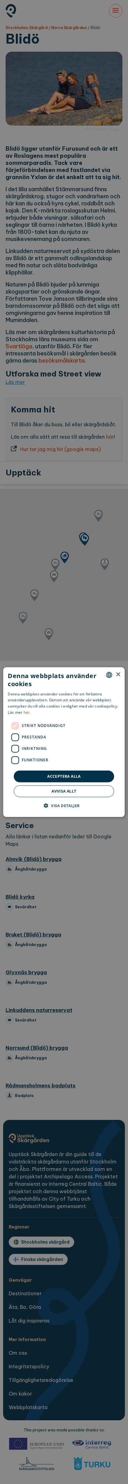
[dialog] (64, 742)
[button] (64, 805)
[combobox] (109, 675)
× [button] (118, 674)
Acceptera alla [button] (64, 776)
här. (27, 712)
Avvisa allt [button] (64, 791)
